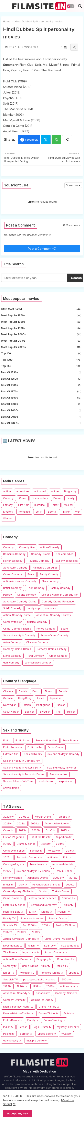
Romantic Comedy (14, 554)
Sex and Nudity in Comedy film (59, 594)
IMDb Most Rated (41, 309)
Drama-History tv (49, 1006)
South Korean (11, 711)
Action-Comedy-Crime (17, 615)
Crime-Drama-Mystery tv (59, 938)
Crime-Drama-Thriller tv (36, 965)
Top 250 (41, 366)
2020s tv (8, 816)
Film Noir (23, 504)
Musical (68, 504)
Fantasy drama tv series (42, 898)
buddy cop (33, 608)
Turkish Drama (60, 891)
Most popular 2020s (41, 347)
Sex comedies (64, 554)
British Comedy (12, 587)
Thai (58, 711)
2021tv (23, 830)
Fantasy (8, 504)
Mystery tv (54, 850)
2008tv (21, 932)
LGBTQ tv (50, 945)
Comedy (8, 498)
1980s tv (66, 979)
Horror (54, 504)
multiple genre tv (37, 1040)
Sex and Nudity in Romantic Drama (23, 774)
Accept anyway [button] (17, 1113)
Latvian (23, 1027)
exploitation (66, 781)
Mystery (8, 511)
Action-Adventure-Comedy (19, 581)
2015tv (7, 871)
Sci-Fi (38, 511)
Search (76, 278)
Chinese (8, 691)
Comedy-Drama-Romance (58, 601)
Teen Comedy (35, 587)
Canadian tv (43, 993)
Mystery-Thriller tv (68, 1027)
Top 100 (41, 353)
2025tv (65, 830)
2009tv (35, 932)
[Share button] (67, 139)
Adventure (22, 491)
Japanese (56, 698)
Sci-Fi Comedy (12, 608)
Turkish (71, 711)
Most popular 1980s (41, 321)
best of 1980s (41, 397)
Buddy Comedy (49, 574)
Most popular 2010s (41, 340)
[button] (70, 6)
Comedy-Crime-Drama (17, 649)
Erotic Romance (12, 747)
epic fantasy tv (12, 1040)
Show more (73, 185)
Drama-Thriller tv (49, 1013)
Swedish (45, 711)
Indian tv (8, 1027)
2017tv (7, 857)
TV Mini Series (64, 871)
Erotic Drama (70, 740)
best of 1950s (41, 378)
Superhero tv (64, 837)
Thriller (65, 511)
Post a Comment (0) (42, 249)
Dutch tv (69, 1013)
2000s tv (58, 877)
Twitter (46, 139)
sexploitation (11, 787)
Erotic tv (46, 843)
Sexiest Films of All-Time (18, 781)
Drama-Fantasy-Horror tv (18, 1006)
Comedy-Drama (40, 554)
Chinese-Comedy (37, 642)
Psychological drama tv (46, 884)
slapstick (50, 608)
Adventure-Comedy (15, 567)
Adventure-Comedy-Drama (19, 601)
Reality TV (9, 918)
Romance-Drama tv (51, 972)
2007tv (7, 932)
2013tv (73, 877)
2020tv (36, 830)
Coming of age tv (13, 864)
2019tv (60, 843)
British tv (8, 884)
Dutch (35, 691)
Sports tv (74, 972)
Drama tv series (26, 843)
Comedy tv (10, 965)
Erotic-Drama (55, 747)
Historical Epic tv (13, 911)
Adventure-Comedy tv (16, 993)
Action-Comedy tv (56, 952)
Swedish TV (10, 979)
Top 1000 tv (29, 925)
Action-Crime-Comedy (54, 635)
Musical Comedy (37, 621)
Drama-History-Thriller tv (18, 1013)
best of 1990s (41, 404)
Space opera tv (47, 1033)
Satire (64, 628)
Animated (40, 491)
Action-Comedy (49, 547)
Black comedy (50, 581)
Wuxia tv (66, 1033)
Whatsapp (56, 139)
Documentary (40, 498)
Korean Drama (43, 816)
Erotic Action (22, 740)
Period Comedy (45, 628)
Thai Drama (10, 952)
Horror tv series (12, 877)
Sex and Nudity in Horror (61, 767)
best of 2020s (41, 423)
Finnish (49, 691)
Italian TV (33, 945)
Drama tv (46, 911)
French (63, 691)
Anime (55, 491)
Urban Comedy (58, 655)
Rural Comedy (35, 655)
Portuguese (43, 704)
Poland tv (8, 1033)
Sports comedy (26, 594)
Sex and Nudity (33, 754)
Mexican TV (27, 972)
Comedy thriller (12, 621)
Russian (60, 704)
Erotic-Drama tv (12, 1020)
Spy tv (43, 891)
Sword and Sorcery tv (44, 904)
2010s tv (24, 816)
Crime (22, 498)
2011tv (32, 911)
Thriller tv (67, 904)
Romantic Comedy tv (29, 857)
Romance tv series (32, 918)
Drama (57, 498)
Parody (7, 594)
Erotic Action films (46, 740)
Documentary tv (12, 945)
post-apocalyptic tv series (39, 979)
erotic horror (46, 781)
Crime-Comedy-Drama (17, 628)
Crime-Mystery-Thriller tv (18, 891)
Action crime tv (69, 986)
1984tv (7, 986)
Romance (24, 511)
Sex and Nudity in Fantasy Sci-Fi (22, 767)
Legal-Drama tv (42, 1027)
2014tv (23, 884)
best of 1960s (41, 385)
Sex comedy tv (70, 945)
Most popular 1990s (41, 328)
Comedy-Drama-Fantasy (51, 649)
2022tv (21, 823)
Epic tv (67, 857)
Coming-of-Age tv (42, 999)
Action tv (52, 857)
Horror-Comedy (12, 560)
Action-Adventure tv (57, 823)
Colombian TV (65, 959)
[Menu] (5, 6)
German (8, 698)
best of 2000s (41, 410)
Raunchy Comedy (38, 560)
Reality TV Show (65, 925)
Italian (40, 698)
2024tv (35, 823)
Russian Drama (58, 918)
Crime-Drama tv (12, 898)
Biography (70, 491)
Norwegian (9, 704)
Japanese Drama (37, 877)
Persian (26, 704)
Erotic (6, 740)
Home (6, 21)
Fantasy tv (36, 850)
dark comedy (11, 662)
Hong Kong (25, 698)
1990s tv (22, 986)
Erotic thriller (35, 747)
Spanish (29, 711)
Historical (39, 504)
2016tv (70, 850)
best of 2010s (41, 416)
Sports (52, 511)
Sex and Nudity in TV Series (33, 871)
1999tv (37, 986)
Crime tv (8, 830)
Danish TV (62, 965)
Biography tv (44, 959)
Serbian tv (26, 1033)
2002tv (50, 986)
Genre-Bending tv (54, 1020)
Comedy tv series (14, 850)
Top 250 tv (63, 816)
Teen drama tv (38, 864)
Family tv (32, 1020)
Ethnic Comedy (12, 655)
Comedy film (27, 547)
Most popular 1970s (41, 315)
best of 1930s (41, 372)
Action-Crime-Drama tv (17, 959)
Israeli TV (8, 972)
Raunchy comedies (66, 560)
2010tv (46, 925)
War (77, 511)
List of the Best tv (40, 837)
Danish (23, 691)
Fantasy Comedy (60, 587)
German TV (68, 898)
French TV (63, 911)
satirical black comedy (38, 662)
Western (8, 518)
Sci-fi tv (50, 830)
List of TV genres (13, 837)
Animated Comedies (45, 567)
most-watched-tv (63, 864)
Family (70, 498)
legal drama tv (30, 952)
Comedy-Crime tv (66, 993)
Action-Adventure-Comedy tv (21, 938)
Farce (31, 574)
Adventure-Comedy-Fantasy (53, 615)
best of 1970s (41, 391)
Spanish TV (10, 925)
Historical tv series (14, 904)
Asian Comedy (12, 642)
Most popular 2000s (41, 334)
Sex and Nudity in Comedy (19, 635)
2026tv (70, 884)
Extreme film (10, 754)
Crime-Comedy (12, 574)
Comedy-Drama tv (14, 999)
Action (7, 491)
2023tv (7, 823)
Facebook (31, 139)
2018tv (7, 843)
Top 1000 (41, 359)
